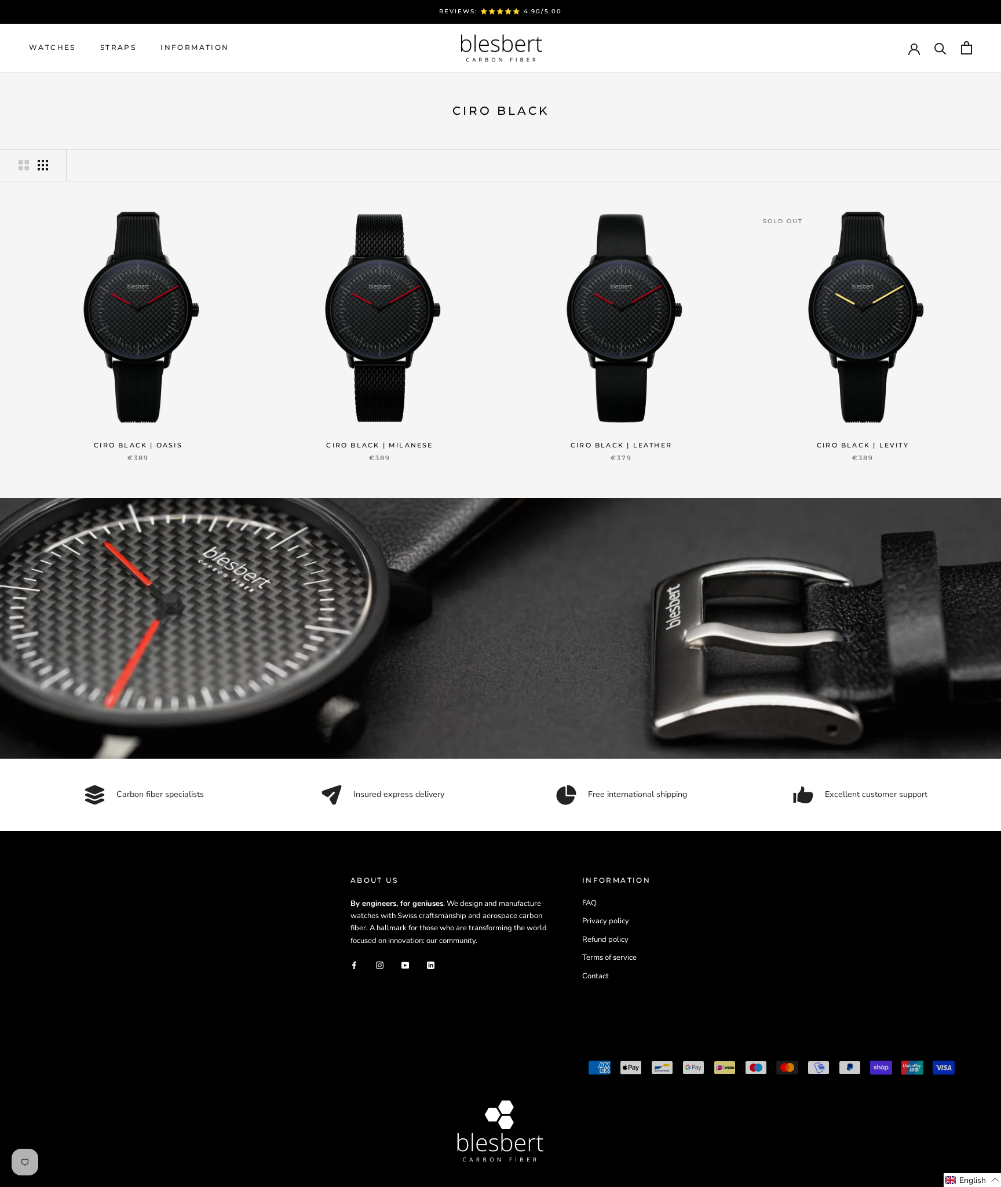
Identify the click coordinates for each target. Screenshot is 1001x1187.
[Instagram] (379, 965)
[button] (972, 1180)
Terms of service (609, 957)
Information (194, 47)
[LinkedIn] (430, 965)
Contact (595, 976)
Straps (118, 47)
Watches (52, 47)
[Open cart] (966, 47)
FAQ (589, 903)
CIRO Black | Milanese (379, 445)
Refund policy (605, 939)
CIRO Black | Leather (621, 445)
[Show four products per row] (43, 165)
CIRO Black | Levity (863, 445)
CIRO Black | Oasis (138, 445)
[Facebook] (354, 965)
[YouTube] (405, 965)
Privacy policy (605, 921)
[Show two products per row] (24, 165)
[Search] (940, 48)
